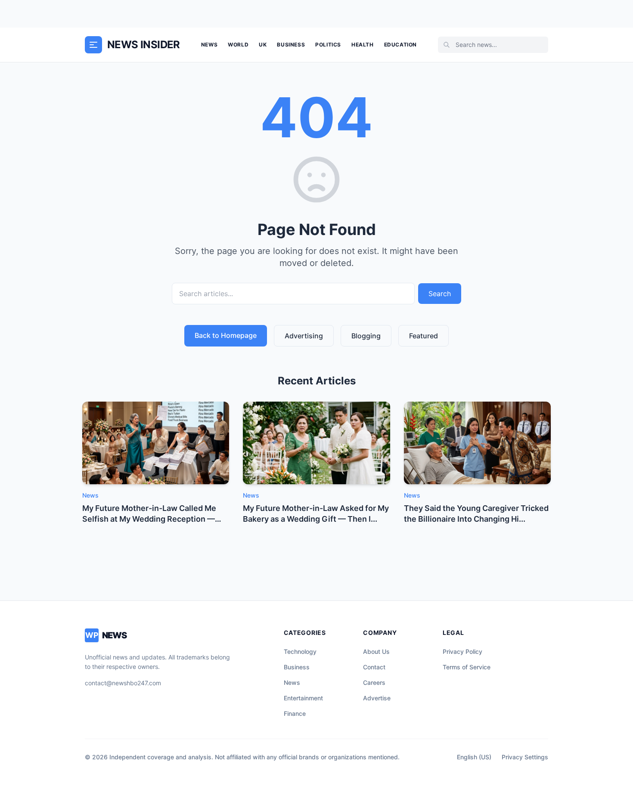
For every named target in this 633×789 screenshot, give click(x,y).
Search (439, 293)
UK (263, 44)
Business (291, 44)
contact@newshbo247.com (123, 683)
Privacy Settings (525, 757)
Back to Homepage (226, 335)
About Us (376, 651)
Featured (423, 335)
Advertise (377, 698)
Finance (295, 713)
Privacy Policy (462, 651)
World (238, 44)
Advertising (304, 335)
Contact (374, 667)
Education (400, 44)
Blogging (366, 335)
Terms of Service (466, 667)
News (209, 44)
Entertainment (303, 698)
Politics (328, 44)
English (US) (474, 757)
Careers (374, 682)
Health (362, 44)
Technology (300, 651)
